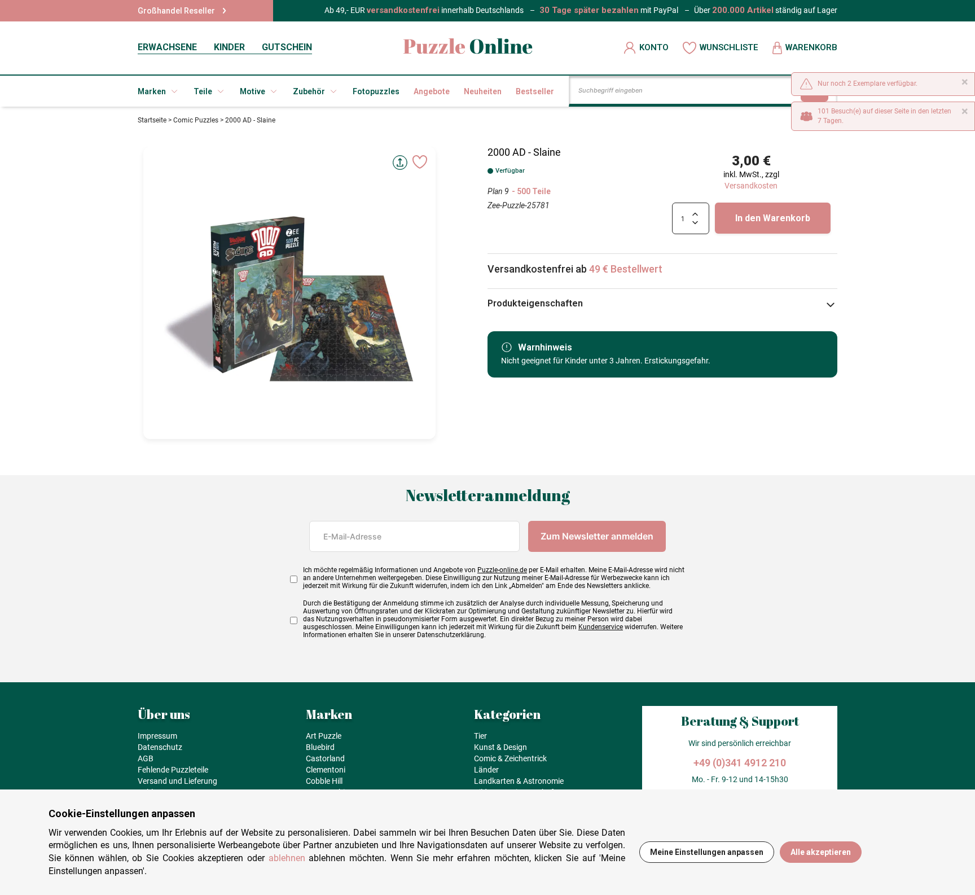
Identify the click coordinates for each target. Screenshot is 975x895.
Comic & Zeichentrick (510, 758)
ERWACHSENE (167, 47)
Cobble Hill (324, 781)
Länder (486, 769)
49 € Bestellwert (625, 269)
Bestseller (535, 91)
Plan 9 (498, 191)
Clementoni (325, 769)
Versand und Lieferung (177, 781)
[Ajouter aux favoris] (419, 162)
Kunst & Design (500, 747)
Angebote (432, 91)
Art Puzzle (323, 735)
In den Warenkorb (772, 218)
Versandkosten (751, 185)
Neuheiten (483, 91)
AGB (145, 758)
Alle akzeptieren (820, 852)
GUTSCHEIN (287, 47)
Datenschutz (160, 747)
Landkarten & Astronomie (519, 781)
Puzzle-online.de (502, 570)
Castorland (325, 758)
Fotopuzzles (376, 91)
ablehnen (287, 858)
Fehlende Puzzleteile (173, 769)
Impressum (157, 735)
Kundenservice (600, 627)
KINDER (229, 47)
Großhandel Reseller (176, 10)
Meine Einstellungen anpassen (706, 852)
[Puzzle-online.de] (468, 47)
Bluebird (320, 747)
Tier (480, 735)
